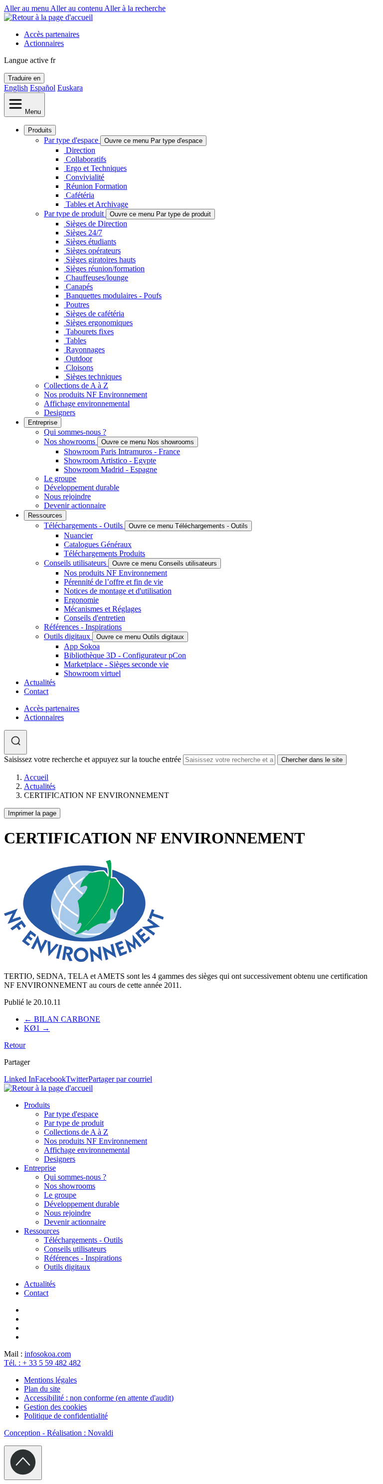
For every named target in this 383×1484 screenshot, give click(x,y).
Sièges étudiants (91, 241)
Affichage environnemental (87, 403)
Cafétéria (80, 195)
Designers (59, 412)
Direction (80, 150)
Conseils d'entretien (94, 618)
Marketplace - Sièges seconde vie (116, 664)
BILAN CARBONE (62, 1019)
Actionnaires (44, 43)
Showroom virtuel (92, 673)
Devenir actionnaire (75, 505)
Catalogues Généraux (98, 544)
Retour (14, 1045)
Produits (40, 130)
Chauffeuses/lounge (97, 277)
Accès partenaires (51, 34)
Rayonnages (85, 349)
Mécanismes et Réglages (102, 609)
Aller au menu (27, 8)
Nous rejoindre (67, 496)
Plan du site (42, 1389)
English (16, 87)
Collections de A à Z (76, 385)
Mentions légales (50, 1380)
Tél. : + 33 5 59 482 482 (42, 1363)
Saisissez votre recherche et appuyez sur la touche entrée (92, 759)
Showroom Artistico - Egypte (110, 460)
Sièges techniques (94, 376)
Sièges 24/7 (84, 232)
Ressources (45, 515)
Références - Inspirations (83, 627)
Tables (76, 340)
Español (42, 87)
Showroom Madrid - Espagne (110, 469)
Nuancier (78, 535)
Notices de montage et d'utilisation (118, 591)
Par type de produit (75, 213)
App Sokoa (82, 646)
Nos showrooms (70, 441)
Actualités (39, 682)
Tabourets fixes (90, 331)
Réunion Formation (96, 186)
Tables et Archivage (97, 204)
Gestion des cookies (55, 1407)
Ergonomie (81, 600)
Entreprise (42, 422)
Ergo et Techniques (96, 168)
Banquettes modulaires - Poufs (114, 295)
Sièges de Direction (96, 223)
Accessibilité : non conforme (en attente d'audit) (99, 1398)
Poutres (77, 304)
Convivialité (85, 177)
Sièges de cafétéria (95, 313)
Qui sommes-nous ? (75, 432)
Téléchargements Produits (104, 553)
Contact (36, 691)
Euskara (70, 87)
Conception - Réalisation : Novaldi (58, 1433)
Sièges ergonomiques (99, 322)
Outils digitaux (68, 636)
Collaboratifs (86, 159)
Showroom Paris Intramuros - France (122, 451)
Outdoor (79, 358)
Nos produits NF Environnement (95, 394)
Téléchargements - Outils (84, 525)
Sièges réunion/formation (105, 268)
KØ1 (37, 1028)
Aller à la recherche (135, 8)
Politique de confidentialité (66, 1416)
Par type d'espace (72, 140)
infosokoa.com (47, 1354)
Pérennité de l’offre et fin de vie (113, 582)
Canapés (79, 286)
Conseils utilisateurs (76, 563)
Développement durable (81, 487)
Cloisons (79, 367)
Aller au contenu (77, 8)
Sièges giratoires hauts (101, 259)
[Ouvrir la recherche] (15, 742)
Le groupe (60, 478)
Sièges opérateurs (93, 250)
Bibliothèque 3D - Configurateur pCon (125, 655)
